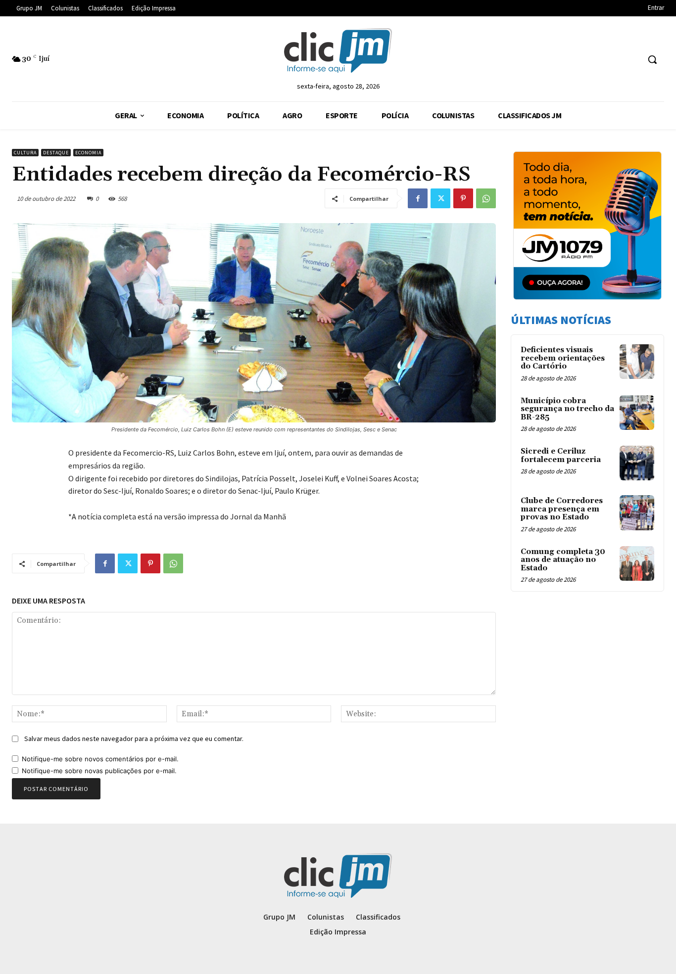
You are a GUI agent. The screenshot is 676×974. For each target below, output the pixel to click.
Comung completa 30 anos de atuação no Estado (563, 560)
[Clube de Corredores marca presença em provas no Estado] (637, 512)
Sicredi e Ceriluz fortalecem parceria (561, 455)
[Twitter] (440, 198)
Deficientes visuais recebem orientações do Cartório (563, 358)
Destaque (56, 152)
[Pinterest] (463, 198)
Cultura (25, 152)
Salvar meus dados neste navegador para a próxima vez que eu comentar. (133, 738)
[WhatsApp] (486, 198)
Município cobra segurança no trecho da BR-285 (567, 409)
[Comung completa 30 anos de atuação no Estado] (637, 563)
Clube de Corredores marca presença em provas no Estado (562, 509)
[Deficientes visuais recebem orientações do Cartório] (637, 361)
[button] (652, 59)
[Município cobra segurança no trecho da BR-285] (637, 412)
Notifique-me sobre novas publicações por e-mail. (99, 771)
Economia (88, 152)
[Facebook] (418, 198)
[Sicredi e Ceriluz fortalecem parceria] (637, 463)
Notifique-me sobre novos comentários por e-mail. (100, 759)
